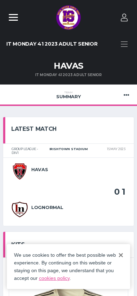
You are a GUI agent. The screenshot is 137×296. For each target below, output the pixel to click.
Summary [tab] (68, 95)
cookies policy (54, 278)
